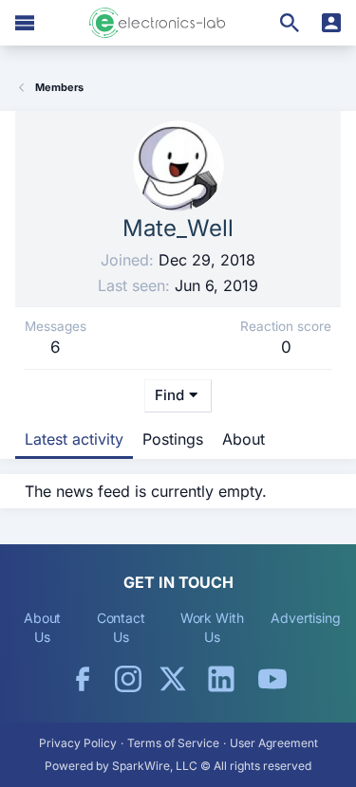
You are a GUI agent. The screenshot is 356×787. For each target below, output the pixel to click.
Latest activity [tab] (74, 439)
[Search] (289, 23)
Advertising (306, 618)
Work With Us (212, 627)
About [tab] (243, 439)
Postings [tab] (172, 439)
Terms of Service (173, 743)
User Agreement (274, 743)
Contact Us (121, 627)
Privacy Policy (78, 743)
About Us (43, 627)
